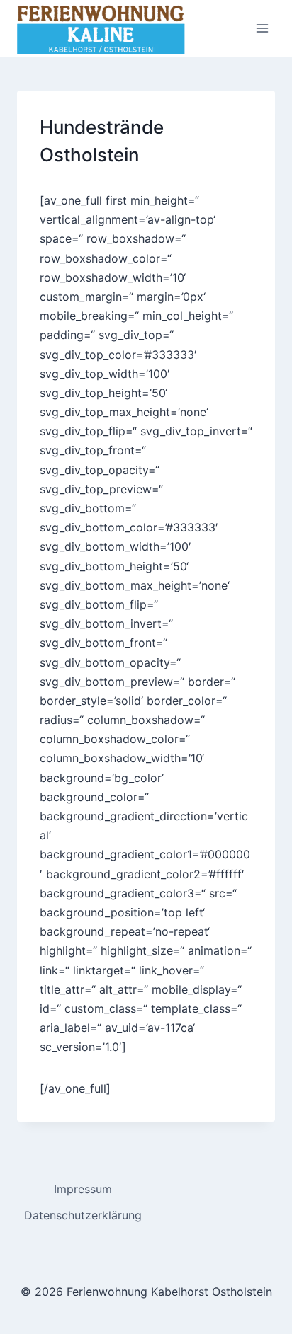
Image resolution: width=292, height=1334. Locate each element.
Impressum (83, 1189)
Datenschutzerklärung (83, 1215)
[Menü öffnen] (262, 28)
